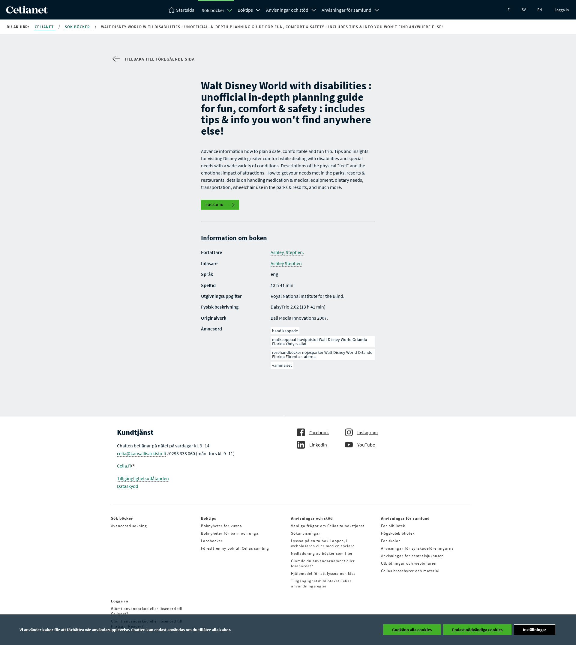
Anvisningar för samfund (346, 10)
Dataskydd (127, 486)
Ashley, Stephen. (287, 252)
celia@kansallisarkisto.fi (141, 453)
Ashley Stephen (286, 263)
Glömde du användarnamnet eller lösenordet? (323, 563)
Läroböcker (212, 540)
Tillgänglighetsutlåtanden (143, 478)
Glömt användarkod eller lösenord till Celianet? (146, 611)
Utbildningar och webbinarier (409, 563)
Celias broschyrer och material (410, 570)
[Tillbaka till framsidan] (27, 11)
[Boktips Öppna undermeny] (258, 9)
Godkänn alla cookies (412, 629)
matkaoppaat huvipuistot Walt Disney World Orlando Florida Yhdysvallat (319, 341)
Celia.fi (124, 466)
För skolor (390, 540)
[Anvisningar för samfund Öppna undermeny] (377, 9)
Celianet (45, 26)
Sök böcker (213, 10)
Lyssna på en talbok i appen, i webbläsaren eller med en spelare (323, 543)
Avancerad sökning (129, 525)
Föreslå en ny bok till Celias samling (235, 548)
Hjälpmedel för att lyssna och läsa (323, 573)
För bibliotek (393, 525)
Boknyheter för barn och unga (230, 533)
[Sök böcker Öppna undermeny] (230, 10)
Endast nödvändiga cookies (477, 629)
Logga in (562, 9)
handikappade (285, 330)
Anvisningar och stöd (287, 10)
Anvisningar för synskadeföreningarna (417, 548)
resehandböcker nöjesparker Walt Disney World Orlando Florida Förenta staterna (322, 354)
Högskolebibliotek (398, 533)
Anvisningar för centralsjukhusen (412, 555)
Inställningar (534, 629)
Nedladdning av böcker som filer (322, 553)
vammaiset (282, 365)
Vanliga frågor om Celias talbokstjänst (327, 525)
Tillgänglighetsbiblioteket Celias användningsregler (321, 583)
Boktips (245, 10)
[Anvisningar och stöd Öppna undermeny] (314, 9)
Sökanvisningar (305, 533)
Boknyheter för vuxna (221, 525)
